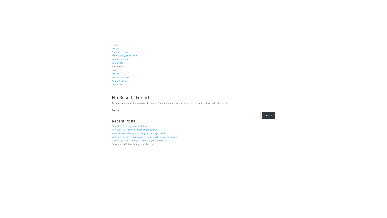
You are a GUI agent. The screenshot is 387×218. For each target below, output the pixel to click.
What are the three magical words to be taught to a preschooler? (144, 136)
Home (115, 44)
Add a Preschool (120, 59)
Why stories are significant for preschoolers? (134, 129)
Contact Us (117, 62)
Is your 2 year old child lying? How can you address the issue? (143, 140)
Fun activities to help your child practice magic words (139, 133)
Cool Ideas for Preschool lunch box (129, 126)
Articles (115, 48)
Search (115, 110)
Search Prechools (120, 52)
